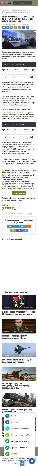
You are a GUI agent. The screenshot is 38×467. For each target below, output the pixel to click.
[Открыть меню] (35, 3)
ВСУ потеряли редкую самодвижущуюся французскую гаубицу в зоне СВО (16, 385)
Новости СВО (25, 25)
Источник (29, 213)
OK (22, 463)
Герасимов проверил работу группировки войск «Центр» (14, 336)
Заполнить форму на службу (22, 3)
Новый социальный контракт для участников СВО (17, 410)
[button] (32, 461)
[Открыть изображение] (6, 3)
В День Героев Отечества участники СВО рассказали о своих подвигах (18, 312)
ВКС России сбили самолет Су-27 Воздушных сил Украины (17, 360)
